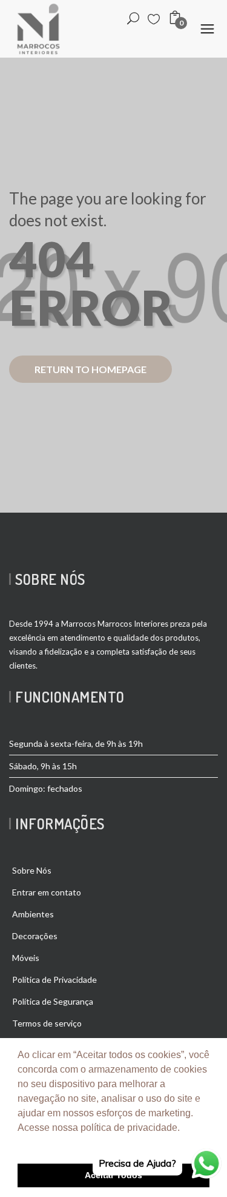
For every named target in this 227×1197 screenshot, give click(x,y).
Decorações (35, 936)
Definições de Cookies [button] (68, 1144)
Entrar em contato (46, 892)
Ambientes (33, 914)
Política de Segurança (52, 1001)
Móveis (25, 958)
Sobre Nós (31, 870)
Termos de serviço (47, 1023)
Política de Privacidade (54, 979)
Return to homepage (90, 369)
